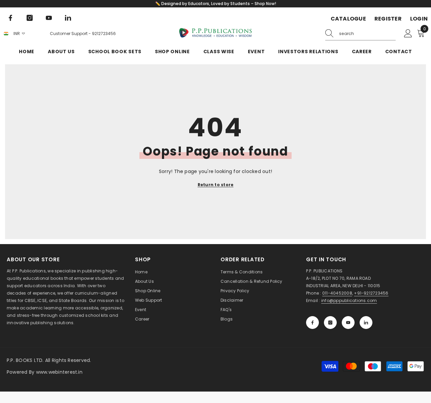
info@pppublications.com (349, 300)
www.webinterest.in (59, 372)
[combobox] (367, 33)
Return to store (216, 185)
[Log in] (408, 34)
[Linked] (68, 18)
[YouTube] (49, 18)
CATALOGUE (348, 19)
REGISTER (388, 19)
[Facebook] (10, 18)
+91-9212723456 (371, 293)
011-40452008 (337, 293)
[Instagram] (30, 18)
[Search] (360, 33)
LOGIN (419, 19)
